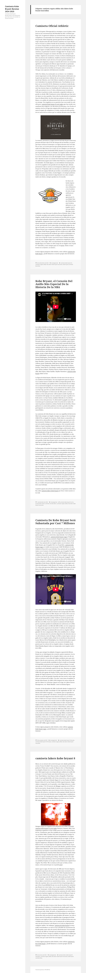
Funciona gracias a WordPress (42, 969)
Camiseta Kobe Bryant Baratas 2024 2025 (12, 9)
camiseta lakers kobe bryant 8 (55, 758)
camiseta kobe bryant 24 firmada (43, 741)
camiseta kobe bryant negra (59, 537)
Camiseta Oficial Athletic (52, 26)
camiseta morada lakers (50, 503)
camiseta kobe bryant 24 (66, 263)
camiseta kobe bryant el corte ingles (52, 104)
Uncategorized (54, 263)
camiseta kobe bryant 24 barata (66, 740)
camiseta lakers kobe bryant (50, 491)
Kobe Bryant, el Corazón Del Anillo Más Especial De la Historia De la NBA (53, 284)
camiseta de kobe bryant (62, 925)
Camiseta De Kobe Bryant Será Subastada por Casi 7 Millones (55, 521)
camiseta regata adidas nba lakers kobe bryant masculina (48, 264)
